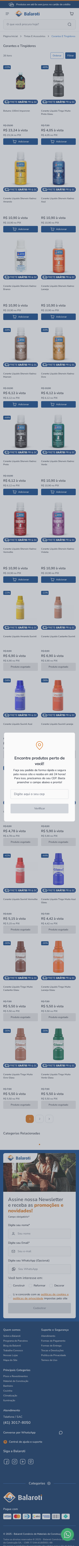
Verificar (39, 808)
